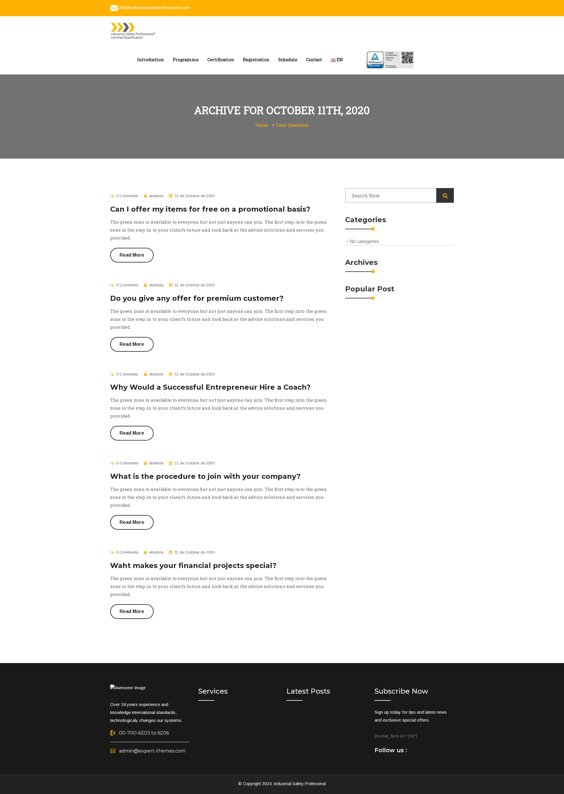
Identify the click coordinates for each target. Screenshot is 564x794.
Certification (220, 59)
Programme (186, 59)
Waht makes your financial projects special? (193, 565)
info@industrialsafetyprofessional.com (154, 7)
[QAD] (134, 30)
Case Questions (292, 125)
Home (262, 125)
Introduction (150, 59)
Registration (256, 59)
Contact (314, 59)
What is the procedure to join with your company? (205, 476)
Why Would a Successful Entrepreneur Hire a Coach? (210, 387)
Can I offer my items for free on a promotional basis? (210, 209)
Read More (132, 255)
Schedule (287, 59)
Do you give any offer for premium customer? (196, 298)
